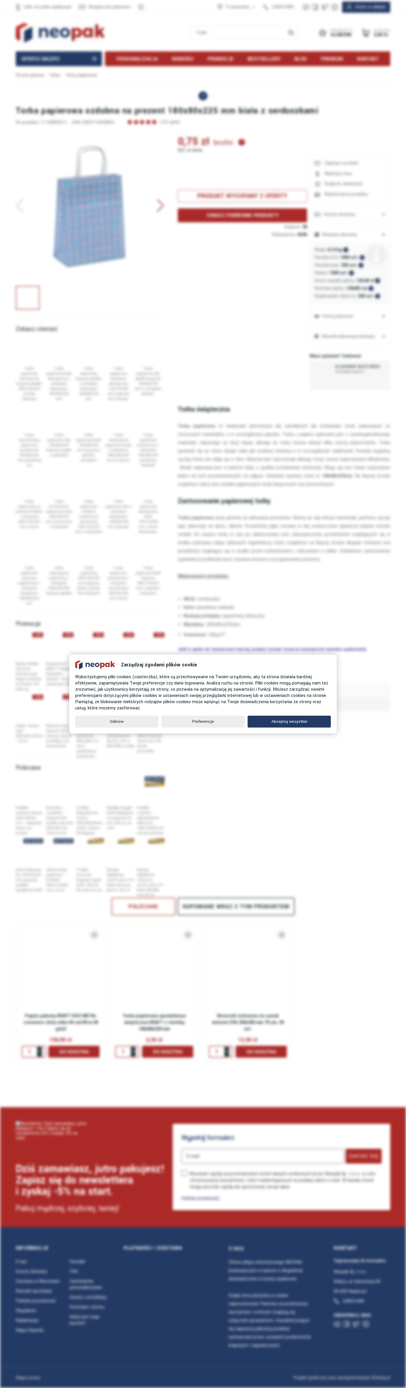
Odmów (117, 721)
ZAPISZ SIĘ (364, 1156)
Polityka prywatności (200, 1198)
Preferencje (203, 721)
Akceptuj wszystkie (289, 721)
